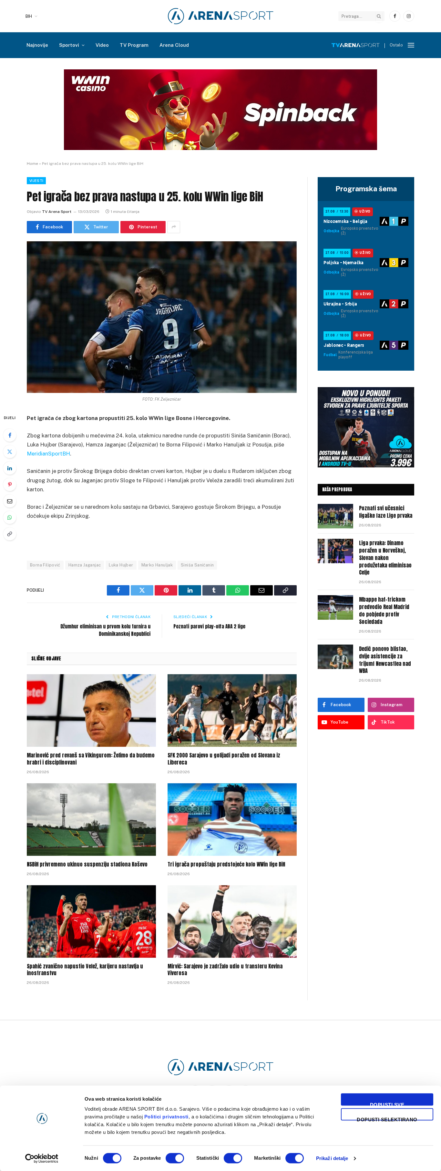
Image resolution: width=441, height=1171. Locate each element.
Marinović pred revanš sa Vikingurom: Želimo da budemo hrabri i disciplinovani (91, 759)
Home (32, 163)
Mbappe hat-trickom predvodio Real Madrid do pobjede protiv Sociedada (384, 611)
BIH (29, 16)
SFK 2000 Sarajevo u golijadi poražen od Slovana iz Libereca (224, 759)
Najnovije (37, 45)
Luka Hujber (121, 565)
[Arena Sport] (220, 16)
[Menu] (411, 45)
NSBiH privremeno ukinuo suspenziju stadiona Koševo (87, 864)
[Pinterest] (9, 484)
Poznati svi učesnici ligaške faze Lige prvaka (385, 512)
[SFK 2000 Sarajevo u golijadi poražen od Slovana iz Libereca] (232, 710)
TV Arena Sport (56, 211)
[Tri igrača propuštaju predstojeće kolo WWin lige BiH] (232, 819)
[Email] (9, 501)
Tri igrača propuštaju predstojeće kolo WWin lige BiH (226, 864)
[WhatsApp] (9, 517)
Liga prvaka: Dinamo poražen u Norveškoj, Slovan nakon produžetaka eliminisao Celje (385, 557)
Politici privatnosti (166, 1116)
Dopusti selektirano (387, 1118)
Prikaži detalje (332, 1158)
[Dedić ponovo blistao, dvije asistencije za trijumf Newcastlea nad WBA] (335, 657)
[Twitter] (9, 451)
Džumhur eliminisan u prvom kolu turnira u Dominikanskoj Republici (105, 630)
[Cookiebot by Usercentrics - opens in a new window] (42, 1158)
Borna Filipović (45, 565)
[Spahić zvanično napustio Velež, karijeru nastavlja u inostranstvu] (91, 921)
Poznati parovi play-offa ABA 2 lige (209, 626)
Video (102, 45)
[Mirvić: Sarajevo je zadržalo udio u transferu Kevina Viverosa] (232, 921)
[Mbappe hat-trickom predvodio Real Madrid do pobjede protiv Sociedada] (335, 607)
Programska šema (366, 189)
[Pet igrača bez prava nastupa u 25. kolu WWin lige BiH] (162, 317)
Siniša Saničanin (197, 565)
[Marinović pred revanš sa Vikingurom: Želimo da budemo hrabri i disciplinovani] (91, 710)
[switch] (175, 1158)
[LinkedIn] (9, 468)
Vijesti (36, 181)
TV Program (134, 45)
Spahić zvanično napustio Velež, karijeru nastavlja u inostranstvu (85, 970)
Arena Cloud (174, 45)
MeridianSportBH (48, 453)
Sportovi (69, 45)
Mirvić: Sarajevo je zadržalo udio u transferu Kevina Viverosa (225, 970)
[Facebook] (9, 435)
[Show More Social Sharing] (173, 227)
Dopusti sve (387, 1104)
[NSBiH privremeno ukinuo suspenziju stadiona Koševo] (91, 819)
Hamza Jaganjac (84, 565)
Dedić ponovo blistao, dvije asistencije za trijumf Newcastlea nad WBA (385, 660)
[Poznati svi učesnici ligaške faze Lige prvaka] (335, 516)
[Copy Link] (9, 533)
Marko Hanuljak (157, 565)
